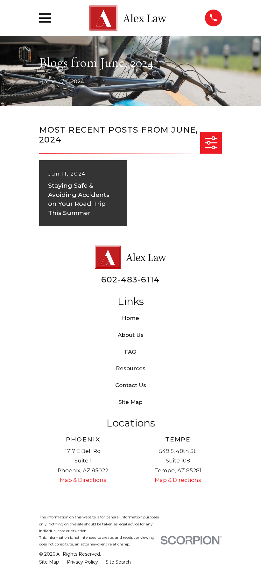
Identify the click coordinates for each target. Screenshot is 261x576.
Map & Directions (83, 480)
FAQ (130, 352)
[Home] (127, 18)
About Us (131, 335)
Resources (130, 368)
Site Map (130, 402)
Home (130, 318)
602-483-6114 (130, 279)
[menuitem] (49, 562)
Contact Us (130, 385)
